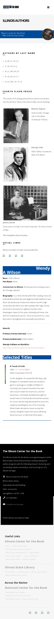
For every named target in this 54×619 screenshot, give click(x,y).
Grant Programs (23, 572)
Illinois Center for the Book (24, 541)
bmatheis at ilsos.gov (15, 504)
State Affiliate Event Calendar (15, 592)
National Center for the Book (26, 588)
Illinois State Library (19, 567)
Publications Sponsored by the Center (18, 595)
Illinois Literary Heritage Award (16, 552)
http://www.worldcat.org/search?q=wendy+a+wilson (23, 347)
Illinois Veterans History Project (16, 575)
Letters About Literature (13, 556)
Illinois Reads (33, 552)
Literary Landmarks (31, 556)
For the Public (10, 572)
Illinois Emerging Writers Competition (18, 549)
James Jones (9, 222)
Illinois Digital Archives (39, 572)
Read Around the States (30, 599)
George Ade (37, 147)
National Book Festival (13, 559)
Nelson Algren (38, 108)
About (7, 546)
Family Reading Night (19, 546)
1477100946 (19, 369)
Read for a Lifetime (29, 559)
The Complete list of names (15, 235)
